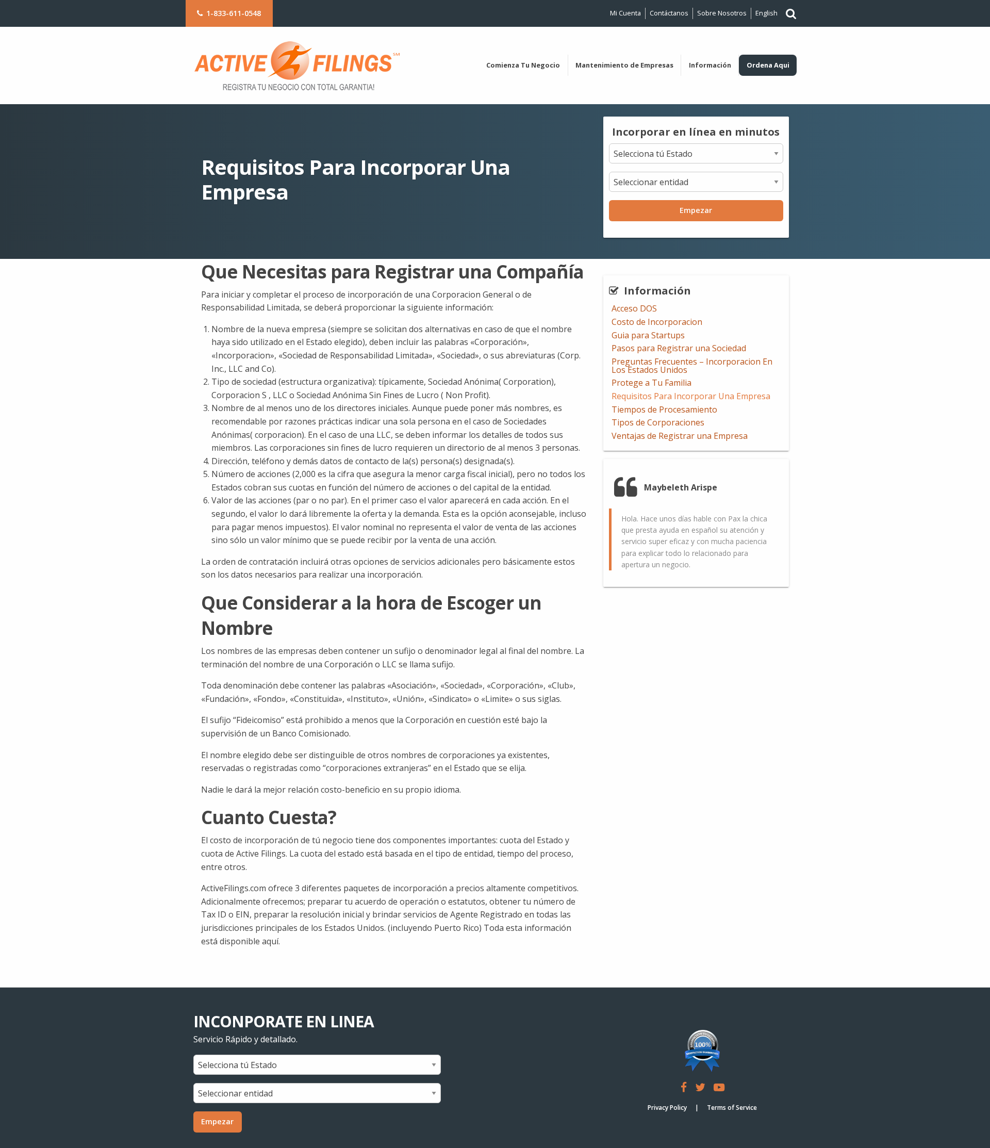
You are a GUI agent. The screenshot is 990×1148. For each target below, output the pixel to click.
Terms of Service (732, 1107)
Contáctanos (669, 13)
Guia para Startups (648, 335)
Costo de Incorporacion (657, 321)
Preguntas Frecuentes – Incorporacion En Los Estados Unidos (692, 365)
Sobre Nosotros (722, 13)
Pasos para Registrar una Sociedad (679, 348)
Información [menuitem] (710, 65)
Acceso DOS (634, 308)
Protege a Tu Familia (651, 382)
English (766, 13)
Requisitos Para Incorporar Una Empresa (691, 396)
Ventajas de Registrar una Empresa (680, 435)
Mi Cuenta (625, 13)
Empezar (696, 210)
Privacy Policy (667, 1107)
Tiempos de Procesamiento (664, 409)
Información (657, 291)
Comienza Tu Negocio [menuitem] (523, 65)
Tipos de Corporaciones (658, 422)
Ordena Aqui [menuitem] (768, 65)
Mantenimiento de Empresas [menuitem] (624, 65)
